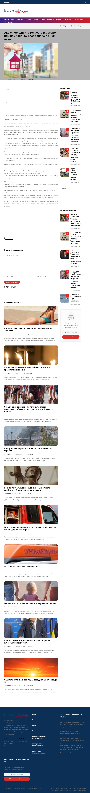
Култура (58, 19)
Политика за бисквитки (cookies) (78, 790)
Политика (20, 19)
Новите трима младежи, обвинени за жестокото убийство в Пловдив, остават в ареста (27, 489)
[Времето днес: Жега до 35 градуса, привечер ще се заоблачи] (31, 315)
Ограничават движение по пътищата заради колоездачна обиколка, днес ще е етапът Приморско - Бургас (29, 409)
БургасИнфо (7, 334)
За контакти (36, 731)
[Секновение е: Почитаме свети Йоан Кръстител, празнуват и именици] (31, 355)
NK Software (39, 788)
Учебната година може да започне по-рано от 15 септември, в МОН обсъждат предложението (76, 97)
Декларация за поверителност (60, 790)
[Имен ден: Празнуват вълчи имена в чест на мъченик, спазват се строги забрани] (64, 152)
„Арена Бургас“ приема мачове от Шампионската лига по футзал (75, 174)
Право (29, 493)
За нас (34, 720)
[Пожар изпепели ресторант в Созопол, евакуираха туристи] (31, 436)
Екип (34, 725)
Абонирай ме (71, 337)
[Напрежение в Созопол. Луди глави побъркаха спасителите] (64, 298)
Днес (12, 19)
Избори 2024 (79, 19)
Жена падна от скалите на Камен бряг (22, 566)
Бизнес (36, 19)
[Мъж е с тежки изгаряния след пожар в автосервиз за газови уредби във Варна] (31, 514)
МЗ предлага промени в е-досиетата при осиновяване (30, 603)
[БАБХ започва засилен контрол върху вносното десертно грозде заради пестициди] (64, 114)
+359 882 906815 (23, 741)
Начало (6, 19)
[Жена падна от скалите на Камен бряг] (31, 554)
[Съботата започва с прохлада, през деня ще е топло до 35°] (31, 667)
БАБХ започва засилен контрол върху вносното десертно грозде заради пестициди (75, 116)
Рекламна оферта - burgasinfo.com (77, 788)
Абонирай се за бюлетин (17, 779)
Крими (43, 19)
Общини (50, 19)
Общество (28, 19)
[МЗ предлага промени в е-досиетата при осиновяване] (31, 591)
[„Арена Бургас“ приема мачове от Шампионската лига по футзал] (64, 172)
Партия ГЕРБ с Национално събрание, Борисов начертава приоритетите (27, 641)
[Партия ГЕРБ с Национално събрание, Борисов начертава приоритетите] (31, 628)
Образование (68, 19)
